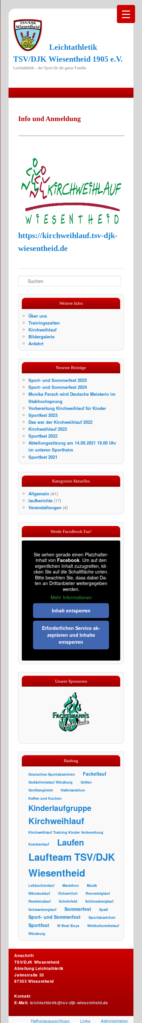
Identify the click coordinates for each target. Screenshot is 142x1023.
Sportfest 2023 (42, 415)
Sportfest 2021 (42, 457)
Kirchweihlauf (42, 329)
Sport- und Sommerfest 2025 (57, 380)
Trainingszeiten (44, 323)
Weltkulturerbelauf (103, 925)
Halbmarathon (73, 790)
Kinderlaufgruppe (59, 807)
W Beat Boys (68, 925)
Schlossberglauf (99, 901)
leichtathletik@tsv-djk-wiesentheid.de (69, 1003)
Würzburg (36, 933)
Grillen (86, 782)
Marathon (70, 885)
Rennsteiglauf (98, 893)
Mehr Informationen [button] (71, 598)
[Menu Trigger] (126, 14)
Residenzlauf (39, 901)
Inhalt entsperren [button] (71, 610)
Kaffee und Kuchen (45, 798)
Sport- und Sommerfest (54, 917)
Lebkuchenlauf (41, 885)
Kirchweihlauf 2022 (47, 429)
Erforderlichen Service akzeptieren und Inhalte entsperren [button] (71, 635)
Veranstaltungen (44, 507)
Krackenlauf (38, 844)
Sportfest (38, 925)
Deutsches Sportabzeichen (51, 774)
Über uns (37, 316)
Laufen (70, 842)
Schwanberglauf (42, 909)
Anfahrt (35, 343)
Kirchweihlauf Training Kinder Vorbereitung (65, 832)
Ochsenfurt (68, 893)
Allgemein (38, 493)
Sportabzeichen (102, 917)
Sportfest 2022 (42, 436)
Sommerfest (77, 909)
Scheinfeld (68, 901)
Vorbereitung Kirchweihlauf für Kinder (67, 408)
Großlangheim (40, 790)
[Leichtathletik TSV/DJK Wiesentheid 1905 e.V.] (28, 34)
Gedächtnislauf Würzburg (50, 782)
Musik (92, 885)
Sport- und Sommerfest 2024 (57, 387)
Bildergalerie (41, 336)
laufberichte (40, 500)
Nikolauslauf (39, 893)
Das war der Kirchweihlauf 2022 (60, 422)
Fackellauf (94, 773)
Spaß (103, 909)
